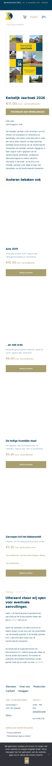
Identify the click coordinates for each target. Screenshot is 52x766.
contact (14, 620)
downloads (39, 662)
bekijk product (25, 272)
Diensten (11, 686)
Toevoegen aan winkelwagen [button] (27, 112)
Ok (26, 761)
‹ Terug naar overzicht (15, 24)
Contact (10, 690)
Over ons (24, 686)
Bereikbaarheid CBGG (12, 2)
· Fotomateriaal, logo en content (18, 736)
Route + (9, 715)
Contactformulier (39, 711)
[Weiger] (48, 754)
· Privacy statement (13, 732)
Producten (39, 686)
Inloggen (23, 690)
